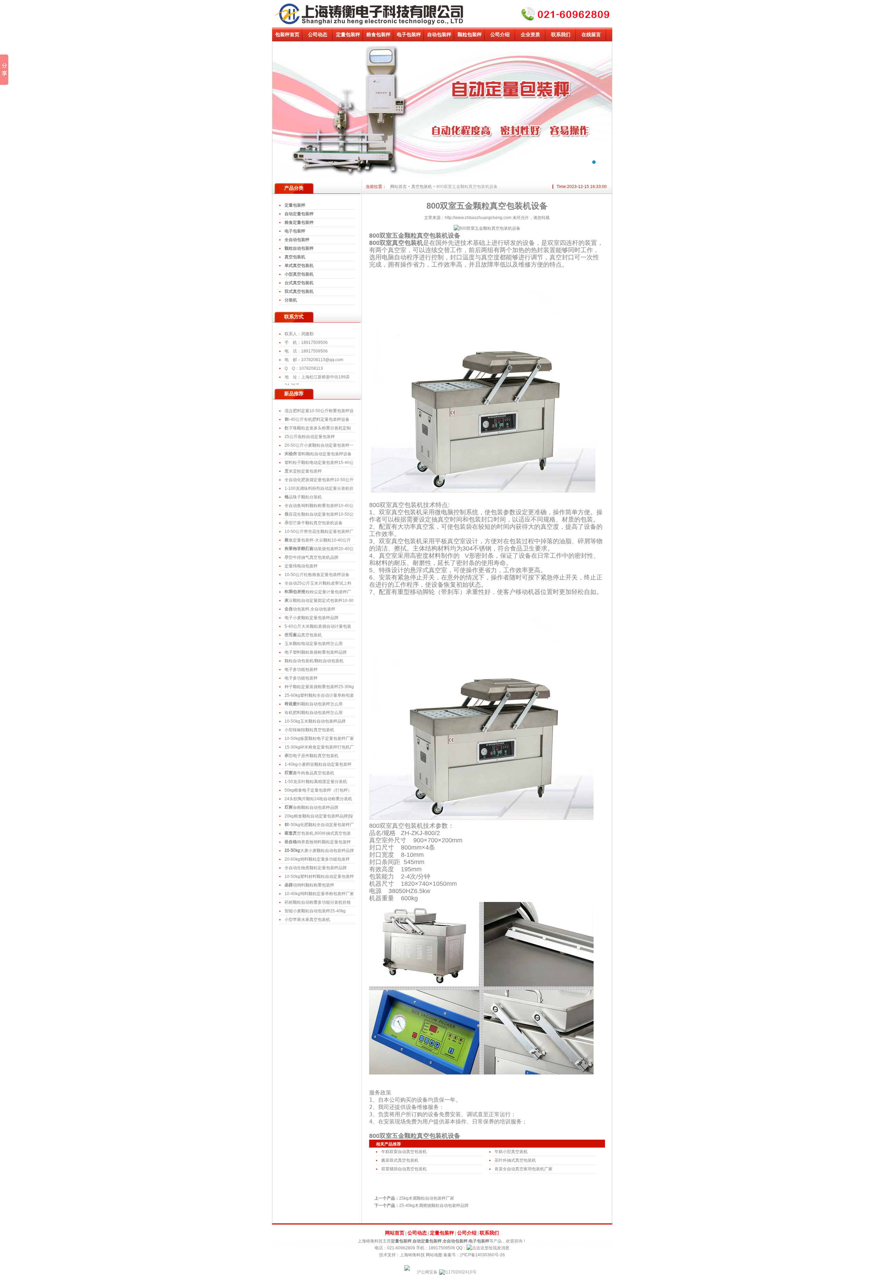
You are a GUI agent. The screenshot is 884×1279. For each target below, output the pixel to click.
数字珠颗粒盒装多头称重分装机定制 (318, 428)
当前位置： (432, 187)
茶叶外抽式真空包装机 (515, 1160)
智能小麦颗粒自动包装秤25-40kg (315, 911)
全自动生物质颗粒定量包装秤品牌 (316, 867)
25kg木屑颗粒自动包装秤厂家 (426, 1198)
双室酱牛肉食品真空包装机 (309, 773)
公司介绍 (500, 34)
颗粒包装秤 (470, 34)
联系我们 (560, 34)
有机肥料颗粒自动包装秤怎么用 (314, 704)
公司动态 (317, 34)
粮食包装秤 (378, 34)
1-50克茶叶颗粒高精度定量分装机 (316, 781)
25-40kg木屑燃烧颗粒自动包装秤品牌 (434, 1205)
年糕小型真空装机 (511, 1151)
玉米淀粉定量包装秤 (303, 471)
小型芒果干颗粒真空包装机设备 (314, 522)
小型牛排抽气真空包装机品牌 (311, 557)
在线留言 (591, 34)
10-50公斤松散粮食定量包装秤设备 (317, 574)
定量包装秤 (348, 34)
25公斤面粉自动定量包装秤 (310, 436)
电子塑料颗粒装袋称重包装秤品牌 (316, 652)
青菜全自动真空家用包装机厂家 (523, 1169)
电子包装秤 (409, 34)
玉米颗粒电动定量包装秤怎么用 (314, 643)
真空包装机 (421, 186)
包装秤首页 (287, 34)
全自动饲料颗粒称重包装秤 (309, 885)
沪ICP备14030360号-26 (482, 1254)
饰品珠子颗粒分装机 (303, 497)
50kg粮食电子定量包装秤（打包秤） (318, 790)
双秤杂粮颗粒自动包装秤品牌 (311, 807)
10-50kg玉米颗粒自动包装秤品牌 (315, 721)
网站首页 (398, 186)
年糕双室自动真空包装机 (404, 1151)
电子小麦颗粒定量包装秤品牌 (311, 617)
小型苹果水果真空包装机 (307, 919)
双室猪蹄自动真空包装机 (404, 1169)
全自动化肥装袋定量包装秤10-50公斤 (319, 479)
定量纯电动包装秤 (301, 566)
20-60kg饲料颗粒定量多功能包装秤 (317, 859)
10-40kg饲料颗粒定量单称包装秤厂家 (319, 893)
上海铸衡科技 (412, 1254)
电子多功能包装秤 (301, 669)
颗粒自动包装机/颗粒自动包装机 (314, 660)
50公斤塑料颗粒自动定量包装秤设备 (318, 454)
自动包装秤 (439, 34)
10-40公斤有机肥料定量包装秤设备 (317, 419)
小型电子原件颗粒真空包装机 (311, 755)
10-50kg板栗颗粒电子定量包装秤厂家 (319, 738)
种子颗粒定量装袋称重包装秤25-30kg (319, 686)
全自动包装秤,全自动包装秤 (310, 609)
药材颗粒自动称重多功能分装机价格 (318, 902)
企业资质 (530, 34)
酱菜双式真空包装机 (400, 1160)
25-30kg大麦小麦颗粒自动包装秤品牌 (319, 850)
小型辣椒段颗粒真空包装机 (309, 729)
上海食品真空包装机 (303, 635)
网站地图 (434, 1254)
